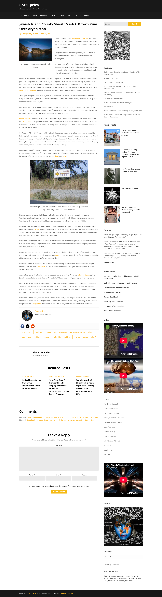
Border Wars (108, 107)
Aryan (30, 332)
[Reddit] (33, 326)
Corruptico (29, 4)
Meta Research (109, 427)
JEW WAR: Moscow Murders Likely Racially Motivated (123, 111)
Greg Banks (36, 303)
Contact (87, 15)
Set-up (85, 337)
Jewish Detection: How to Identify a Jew (118, 103)
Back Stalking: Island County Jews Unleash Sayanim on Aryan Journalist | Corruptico (60, 420)
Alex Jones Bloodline (111, 78)
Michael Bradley (109, 432)
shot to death (84, 275)
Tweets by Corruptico (111, 565)
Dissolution (63, 332)
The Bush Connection (111, 413)
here (57, 156)
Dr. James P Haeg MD (77, 332)
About (78, 15)
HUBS (36, 229)
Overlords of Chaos (111, 408)
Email (58, 475)
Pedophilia (57, 337)
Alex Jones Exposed (111, 404)
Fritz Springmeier (110, 436)
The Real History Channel (113, 422)
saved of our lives (27, 90)
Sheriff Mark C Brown (80, 38)
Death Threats (51, 332)
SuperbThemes (67, 593)
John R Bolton (24, 118)
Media (70, 15)
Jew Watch (107, 445)
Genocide (43, 15)
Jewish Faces (108, 450)
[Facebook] (22, 326)
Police (62, 15)
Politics (53, 15)
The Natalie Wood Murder (113, 99)
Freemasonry (28, 121)
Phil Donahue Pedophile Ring (114, 82)
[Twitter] (28, 326)
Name (32, 475)
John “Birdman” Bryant (112, 441)
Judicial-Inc (107, 455)
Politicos (67, 337)
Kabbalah (41, 266)
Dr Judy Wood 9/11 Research (114, 418)
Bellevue (39, 332)
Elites (35, 15)
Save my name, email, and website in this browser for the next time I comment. (60, 486)
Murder (46, 337)
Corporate (25, 15)
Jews (30, 337)
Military (38, 337)
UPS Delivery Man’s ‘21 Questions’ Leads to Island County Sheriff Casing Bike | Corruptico (62, 417)
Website (84, 475)
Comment (59, 445)
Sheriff (93, 337)
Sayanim (58, 255)
